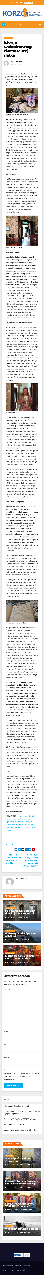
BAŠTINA (18, 1266)
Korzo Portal (10, 20)
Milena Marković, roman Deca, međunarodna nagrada (19, 958)
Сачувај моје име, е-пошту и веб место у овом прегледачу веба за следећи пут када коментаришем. (21, 1076)
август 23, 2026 (13, 1164)
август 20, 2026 (13, 1187)
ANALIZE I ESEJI (8, 37)
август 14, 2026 (13, 1232)
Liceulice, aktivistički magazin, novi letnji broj (20, 1130)
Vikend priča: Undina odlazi (14, 1124)
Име (6, 1032)
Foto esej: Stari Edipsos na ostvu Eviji (20, 934)
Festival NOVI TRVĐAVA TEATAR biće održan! (21, 1119)
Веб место (7, 1057)
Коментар (8, 989)
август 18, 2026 (13, 1210)
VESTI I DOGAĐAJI (10, 1201)
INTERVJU (8, 1178)
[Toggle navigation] (40, 24)
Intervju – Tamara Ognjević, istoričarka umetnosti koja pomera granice (21, 1184)
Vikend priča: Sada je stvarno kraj (16, 1106)
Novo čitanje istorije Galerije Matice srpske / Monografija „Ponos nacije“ (30, 860)
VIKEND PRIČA (9, 1155)
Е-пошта (7, 1044)
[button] (21, 24)
